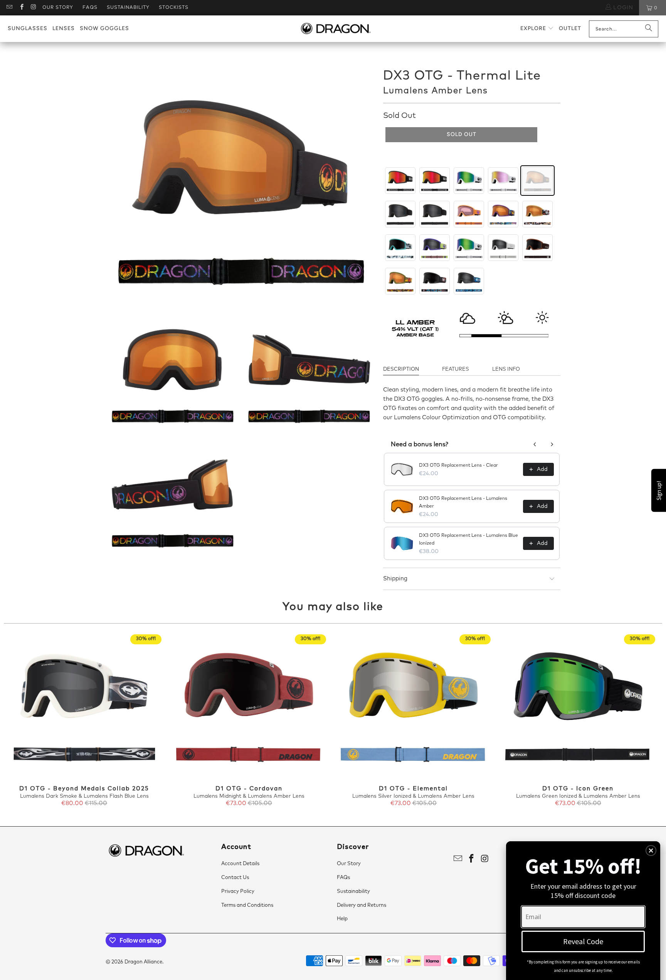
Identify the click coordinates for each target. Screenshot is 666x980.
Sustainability (128, 7)
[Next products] (551, 444)
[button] (537, 28)
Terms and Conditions (247, 905)
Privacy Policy (237, 891)
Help (342, 918)
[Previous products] (534, 444)
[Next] (646, 721)
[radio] (400, 180)
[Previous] (19, 721)
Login (622, 7)
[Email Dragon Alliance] (9, 7)
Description (401, 369)
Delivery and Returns (361, 905)
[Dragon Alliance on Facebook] (21, 7)
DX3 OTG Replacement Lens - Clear (458, 465)
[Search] (648, 28)
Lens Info (506, 369)
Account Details (240, 863)
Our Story (57, 7)
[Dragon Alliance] (335, 29)
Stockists (173, 7)
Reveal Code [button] (583, 941)
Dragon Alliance (143, 962)
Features (455, 369)
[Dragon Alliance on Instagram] (33, 7)
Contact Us (235, 877)
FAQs (90, 7)
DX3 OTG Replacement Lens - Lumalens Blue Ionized (468, 539)
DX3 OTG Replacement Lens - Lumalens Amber (463, 502)
